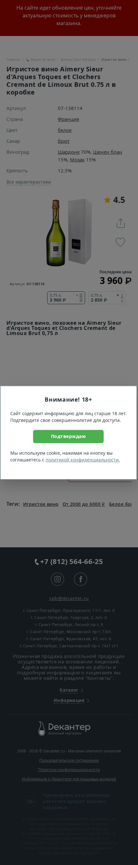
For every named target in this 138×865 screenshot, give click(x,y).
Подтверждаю (68, 436)
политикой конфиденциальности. (83, 460)
